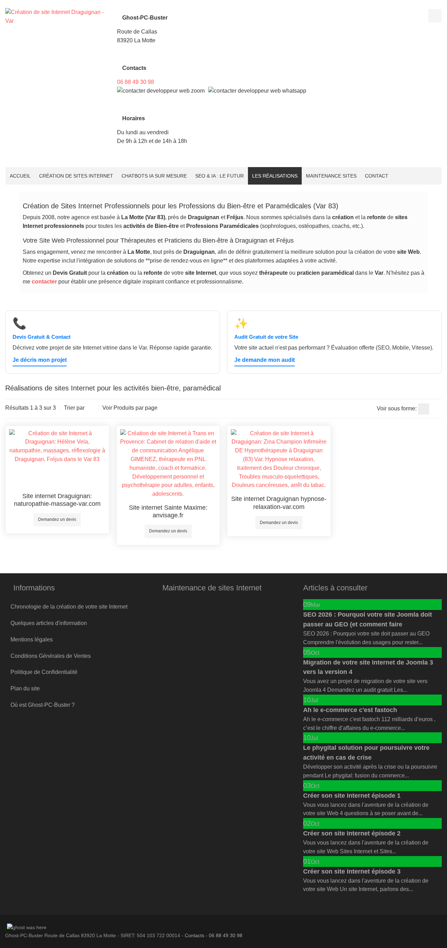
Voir (107, 408)
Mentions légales (31, 639)
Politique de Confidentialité (44, 672)
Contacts (194, 935)
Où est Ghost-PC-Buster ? (42, 705)
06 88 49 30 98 (135, 82)
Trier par (74, 408)
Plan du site (25, 688)
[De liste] (436, 409)
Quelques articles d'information (48, 623)
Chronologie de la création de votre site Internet (68, 607)
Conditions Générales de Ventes (50, 656)
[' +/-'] (91, 408)
